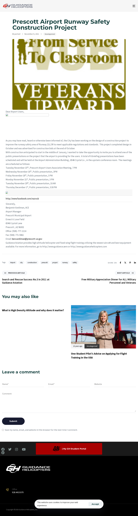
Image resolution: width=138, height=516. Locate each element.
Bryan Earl (16, 34)
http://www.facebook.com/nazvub (22, 198)
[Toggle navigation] (113, 6)
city (21, 262)
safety (75, 262)
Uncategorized (50, 34)
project (55, 262)
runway (65, 262)
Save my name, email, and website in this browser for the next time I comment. (41, 429)
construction (32, 262)
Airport (12, 262)
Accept (95, 504)
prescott (45, 262)
